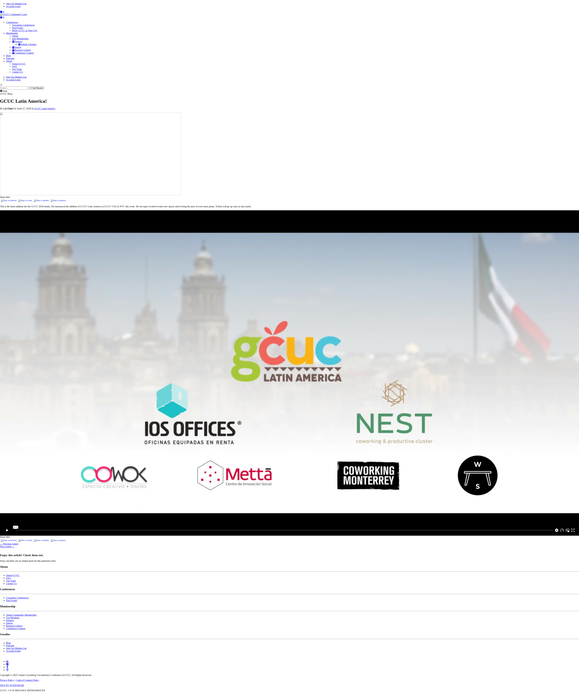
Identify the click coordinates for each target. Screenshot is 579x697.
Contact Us (17, 72)
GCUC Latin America (44, 108)
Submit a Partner (28, 44)
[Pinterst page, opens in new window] (7, 670)
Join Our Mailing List (16, 3)
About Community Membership (21, 615)
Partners (18, 41)
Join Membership (20, 38)
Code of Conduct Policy (27, 680)
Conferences (12, 22)
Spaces (17, 47)
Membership (12, 33)
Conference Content (24, 53)
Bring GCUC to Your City (24, 30)
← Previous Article (9, 544)
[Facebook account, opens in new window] (7, 667)
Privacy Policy (7, 680)
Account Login (13, 6)
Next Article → (7, 546)
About (15, 36)
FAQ (14, 66)
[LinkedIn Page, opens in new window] (7, 661)
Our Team (17, 69)
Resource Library (22, 50)
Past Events (17, 28)
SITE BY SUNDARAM (12, 685)
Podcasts (10, 58)
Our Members (12, 617)
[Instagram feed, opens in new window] (7, 664)
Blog (8, 55)
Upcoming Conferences (23, 25)
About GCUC (19, 64)
